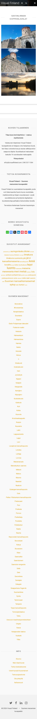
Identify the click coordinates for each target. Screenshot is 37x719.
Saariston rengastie (18, 564)
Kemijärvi (18, 391)
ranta (15, 278)
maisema (26, 268)
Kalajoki (18, 383)
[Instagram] (26, 703)
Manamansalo (19, 462)
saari (28, 278)
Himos (18, 355)
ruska (24, 278)
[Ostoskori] (35, 3)
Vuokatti (18, 636)
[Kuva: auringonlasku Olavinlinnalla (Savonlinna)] (18, 84)
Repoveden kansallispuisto (18, 537)
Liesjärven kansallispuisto (18, 446)
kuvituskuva (23, 265)
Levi (18, 442)
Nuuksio (18, 485)
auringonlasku (17, 251)
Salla (18, 568)
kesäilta (8, 265)
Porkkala (18, 509)
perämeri (3, 275)
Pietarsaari (18, 501)
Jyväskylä (18, 375)
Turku (18, 616)
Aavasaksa (18, 304)
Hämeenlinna (18, 339)
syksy (13, 284)
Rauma (18, 533)
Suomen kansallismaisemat (20, 281)
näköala (29, 272)
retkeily (19, 278)
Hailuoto (18, 331)
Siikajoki (18, 584)
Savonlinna (18, 576)
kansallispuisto (24, 261)
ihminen (16, 255)
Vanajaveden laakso (18, 632)
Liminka (18, 450)
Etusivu (18, 659)
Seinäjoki (18, 580)
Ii (18, 359)
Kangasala (18, 387)
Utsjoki (18, 624)
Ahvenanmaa (18, 308)
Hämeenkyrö (18, 335)
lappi (29, 264)
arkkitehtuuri (6, 251)
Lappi (19, 438)
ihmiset (21, 255)
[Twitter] (11, 703)
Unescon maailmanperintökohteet (19, 620)
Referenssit (18, 683)
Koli (18, 406)
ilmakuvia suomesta (14, 258)
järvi (28, 258)
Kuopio (18, 422)
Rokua (18, 545)
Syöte (18, 596)
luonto (11, 268)
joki (24, 258)
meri (16, 271)
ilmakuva (28, 254)
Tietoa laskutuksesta (18, 667)
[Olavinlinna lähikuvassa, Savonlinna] (18, 36)
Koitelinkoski (18, 399)
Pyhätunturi (18, 525)
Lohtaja (18, 454)
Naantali (18, 481)
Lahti (18, 430)
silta (3, 281)
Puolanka (18, 521)
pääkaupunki (32, 275)
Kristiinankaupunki (18, 418)
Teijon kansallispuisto (18, 608)
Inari (18, 371)
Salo (18, 572)
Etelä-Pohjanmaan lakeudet (18, 324)
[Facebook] (16, 703)
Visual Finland (10, 3)
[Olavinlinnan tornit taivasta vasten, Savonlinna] (18, 60)
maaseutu (19, 268)
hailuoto (32, 251)
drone (27, 251)
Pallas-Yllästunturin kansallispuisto (18, 497)
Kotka (18, 410)
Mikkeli (18, 470)
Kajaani (18, 379)
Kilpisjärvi (18, 395)
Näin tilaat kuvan (18, 663)
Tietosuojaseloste (18, 675)
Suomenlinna (18, 592)
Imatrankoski (18, 367)
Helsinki (6, 255)
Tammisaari (18, 600)
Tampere (18, 604)
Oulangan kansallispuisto (18, 489)
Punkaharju (18, 517)
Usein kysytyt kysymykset (18, 671)
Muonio (18, 478)
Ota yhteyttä (18, 679)
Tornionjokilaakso (18, 612)
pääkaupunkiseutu (7, 278)
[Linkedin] (21, 703)
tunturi (21, 285)
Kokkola (18, 403)
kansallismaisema (10, 261)
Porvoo (18, 513)
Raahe (18, 529)
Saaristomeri (18, 560)
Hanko (18, 347)
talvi (17, 285)
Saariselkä (18, 557)
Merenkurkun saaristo (18, 466)
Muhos (18, 474)
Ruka (18, 553)
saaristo (32, 278)
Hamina (18, 343)
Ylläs (18, 640)
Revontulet (18, 541)
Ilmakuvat (18, 363)
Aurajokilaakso (18, 312)
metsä (23, 271)
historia (11, 255)
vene (26, 285)
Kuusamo (18, 426)
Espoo (18, 320)
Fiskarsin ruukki (18, 327)
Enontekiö (18, 316)
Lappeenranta (18, 434)
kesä (32, 261)
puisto (23, 275)
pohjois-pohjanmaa (13, 275)
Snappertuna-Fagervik (18, 588)
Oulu (33, 272)
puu (26, 275)
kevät (12, 265)
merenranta (8, 271)
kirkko (16, 265)
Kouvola (18, 414)
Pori (18, 505)
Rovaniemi (18, 549)
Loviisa (18, 458)
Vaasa (18, 628)
